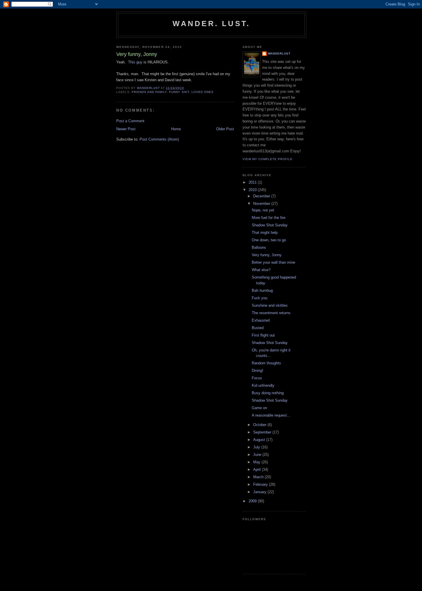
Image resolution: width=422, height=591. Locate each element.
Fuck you (259, 298)
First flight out (263, 335)
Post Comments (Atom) (159, 139)
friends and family (149, 92)
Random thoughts (266, 363)
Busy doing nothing (268, 393)
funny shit (179, 92)
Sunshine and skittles (270, 305)
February (261, 484)
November (262, 203)
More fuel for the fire (268, 217)
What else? (261, 270)
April (257, 469)
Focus (257, 378)
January (260, 492)
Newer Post (125, 129)
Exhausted (261, 320)
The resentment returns (271, 313)
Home (176, 129)
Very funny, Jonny (267, 255)
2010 (253, 190)
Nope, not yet (263, 210)
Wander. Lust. (211, 23)
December (262, 196)
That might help (265, 232)
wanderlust (279, 53)
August (259, 440)
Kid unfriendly (263, 385)
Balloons (259, 247)
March (259, 477)
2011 (253, 182)
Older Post (225, 129)
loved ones (202, 92)
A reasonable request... (271, 415)
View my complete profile (268, 159)
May (257, 462)
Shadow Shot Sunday (270, 225)
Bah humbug (262, 290)
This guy (135, 62)
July (257, 447)
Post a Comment (130, 121)
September (262, 432)
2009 (253, 501)
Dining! (257, 370)
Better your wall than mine (273, 262)
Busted (258, 328)
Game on (259, 408)
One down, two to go (269, 240)
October (260, 425)
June (257, 454)
